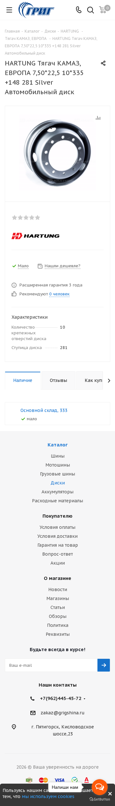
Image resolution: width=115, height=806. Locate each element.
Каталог (58, 445)
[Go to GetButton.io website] (99, 799)
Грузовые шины (57, 474)
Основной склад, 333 (43, 410)
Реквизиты (58, 634)
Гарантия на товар (57, 545)
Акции (57, 563)
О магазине (57, 578)
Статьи (57, 607)
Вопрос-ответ (57, 554)
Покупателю (57, 516)
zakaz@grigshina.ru (63, 713)
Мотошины (57, 465)
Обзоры (57, 616)
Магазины (57, 598)
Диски (57, 483)
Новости (57, 589)
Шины (58, 456)
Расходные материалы (57, 501)
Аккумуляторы (57, 492)
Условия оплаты (57, 527)
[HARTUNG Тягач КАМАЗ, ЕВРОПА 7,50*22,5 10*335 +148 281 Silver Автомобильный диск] (57, 152)
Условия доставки (57, 536)
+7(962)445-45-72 (60, 698)
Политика (57, 625)
